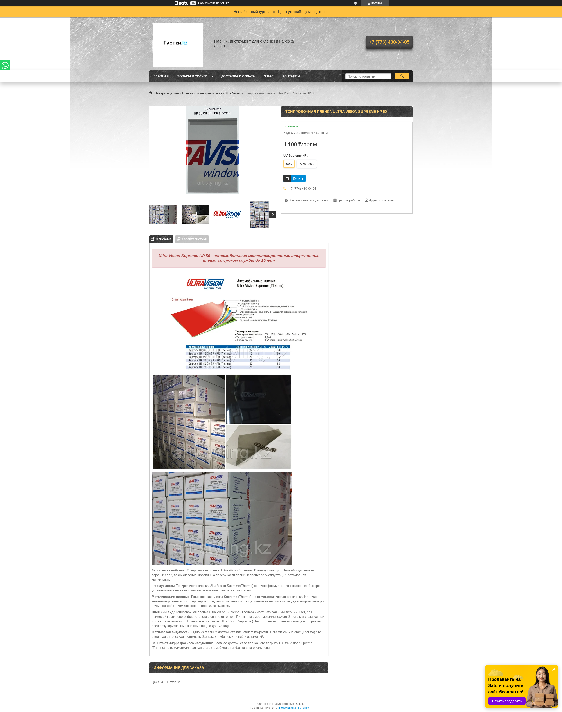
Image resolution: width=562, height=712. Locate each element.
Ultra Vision (233, 93)
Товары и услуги (192, 76)
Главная (161, 76)
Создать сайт (206, 3)
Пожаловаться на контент (295, 707)
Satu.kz (300, 703)
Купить (298, 178)
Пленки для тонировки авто (202, 93)
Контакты (291, 76)
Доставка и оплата (238, 76)
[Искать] (402, 76)
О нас (269, 76)
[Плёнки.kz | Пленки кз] (177, 44)
